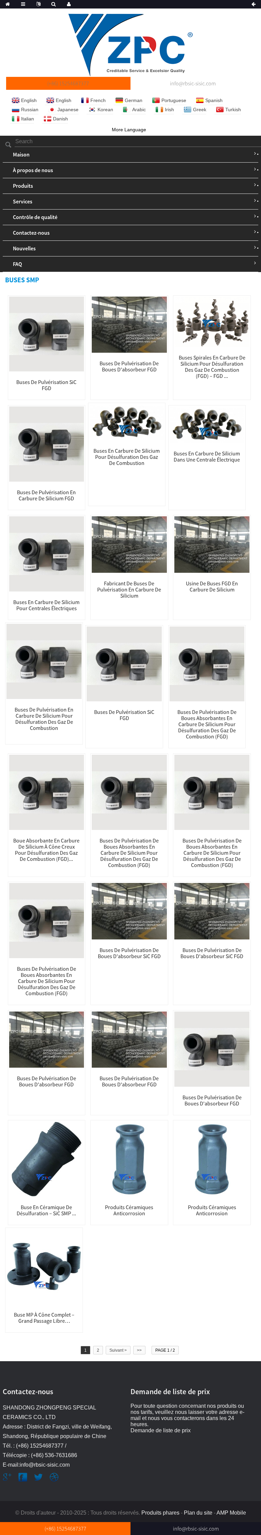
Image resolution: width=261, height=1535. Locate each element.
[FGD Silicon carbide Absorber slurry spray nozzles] (207, 663)
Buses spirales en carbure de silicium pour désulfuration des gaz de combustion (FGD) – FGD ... (212, 366)
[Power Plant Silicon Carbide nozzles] (46, 553)
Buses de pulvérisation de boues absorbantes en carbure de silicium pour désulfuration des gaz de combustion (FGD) (207, 724)
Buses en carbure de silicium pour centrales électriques (46, 605)
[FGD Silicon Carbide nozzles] (126, 421)
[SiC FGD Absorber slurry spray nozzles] (129, 911)
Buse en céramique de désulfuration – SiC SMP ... (46, 1210)
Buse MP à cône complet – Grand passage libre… (44, 1317)
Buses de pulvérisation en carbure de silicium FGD (46, 495)
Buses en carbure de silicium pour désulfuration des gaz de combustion (126, 456)
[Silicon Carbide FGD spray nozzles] (44, 661)
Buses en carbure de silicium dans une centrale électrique (207, 456)
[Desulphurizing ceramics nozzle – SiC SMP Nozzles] (46, 1158)
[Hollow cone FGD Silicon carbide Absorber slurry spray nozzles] (46, 792)
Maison (21, 154)
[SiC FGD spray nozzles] (46, 333)
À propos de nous (33, 170)
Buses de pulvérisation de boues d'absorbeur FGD (129, 366)
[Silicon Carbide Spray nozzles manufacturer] (129, 544)
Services (22, 201)
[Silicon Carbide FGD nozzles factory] (211, 544)
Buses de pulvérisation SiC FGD (46, 385)
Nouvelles (24, 248)
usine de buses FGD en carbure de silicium (212, 586)
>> (139, 1350)
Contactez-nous (31, 232)
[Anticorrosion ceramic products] (129, 1158)
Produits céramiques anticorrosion (129, 1210)
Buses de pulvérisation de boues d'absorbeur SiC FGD (129, 953)
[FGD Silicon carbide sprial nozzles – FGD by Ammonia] (211, 321)
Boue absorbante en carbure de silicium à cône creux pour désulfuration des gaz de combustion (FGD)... (46, 849)
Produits (23, 185)
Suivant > (118, 1350)
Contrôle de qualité (35, 217)
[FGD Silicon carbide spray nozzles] (46, 443)
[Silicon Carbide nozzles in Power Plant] (207, 424)
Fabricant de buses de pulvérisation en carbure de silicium (129, 589)
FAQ (17, 264)
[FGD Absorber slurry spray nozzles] (129, 324)
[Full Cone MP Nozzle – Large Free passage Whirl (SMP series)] (44, 1266)
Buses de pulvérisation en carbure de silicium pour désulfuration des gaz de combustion (44, 718)
